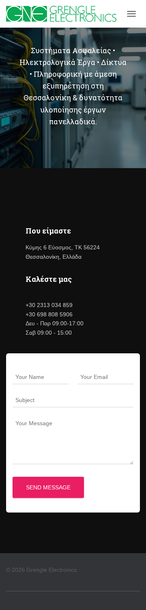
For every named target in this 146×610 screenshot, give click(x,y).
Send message (48, 487)
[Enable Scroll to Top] (130, 594)
